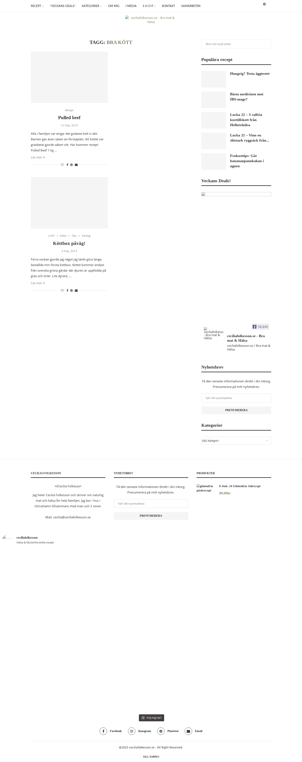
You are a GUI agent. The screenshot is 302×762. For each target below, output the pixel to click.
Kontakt (168, 6)
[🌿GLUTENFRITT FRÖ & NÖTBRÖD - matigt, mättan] (26, 608)
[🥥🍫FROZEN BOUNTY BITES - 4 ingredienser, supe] (276, 600)
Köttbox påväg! (69, 243)
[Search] (269, 6)
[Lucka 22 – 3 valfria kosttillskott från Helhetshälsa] (213, 120)
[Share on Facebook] (67, 165)
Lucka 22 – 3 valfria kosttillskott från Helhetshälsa (246, 120)
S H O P (148, 6)
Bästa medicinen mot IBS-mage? (246, 96)
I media (131, 6)
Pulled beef (69, 117)
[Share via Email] (76, 165)
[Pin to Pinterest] (71, 165)
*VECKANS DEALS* (63, 6)
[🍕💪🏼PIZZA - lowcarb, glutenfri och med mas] (76, 611)
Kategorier (90, 6)
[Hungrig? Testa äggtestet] (213, 79)
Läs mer (36, 157)
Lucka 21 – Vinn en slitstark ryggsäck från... (249, 137)
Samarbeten (191, 6)
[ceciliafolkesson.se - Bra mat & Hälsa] (213, 333)
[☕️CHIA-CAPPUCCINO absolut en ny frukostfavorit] (226, 583)
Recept (36, 6)
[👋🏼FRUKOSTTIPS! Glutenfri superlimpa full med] (126, 616)
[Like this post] (62, 165)
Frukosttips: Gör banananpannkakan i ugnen (247, 161)
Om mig (113, 6)
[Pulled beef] (69, 77)
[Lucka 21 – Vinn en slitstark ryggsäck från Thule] (213, 141)
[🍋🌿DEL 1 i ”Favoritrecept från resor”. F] (176, 630)
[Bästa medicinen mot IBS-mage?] (213, 100)
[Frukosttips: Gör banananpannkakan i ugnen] (213, 161)
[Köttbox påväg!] (69, 202)
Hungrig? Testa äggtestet (250, 73)
